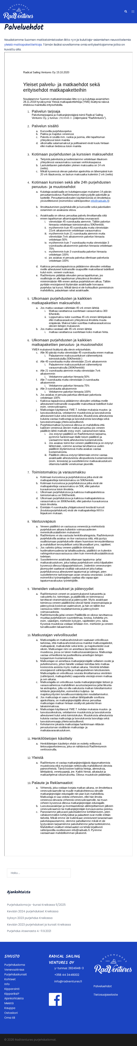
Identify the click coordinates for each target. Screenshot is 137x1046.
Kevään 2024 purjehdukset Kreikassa (32, 911)
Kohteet (10, 979)
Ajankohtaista (14, 998)
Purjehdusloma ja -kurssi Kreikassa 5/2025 (36, 905)
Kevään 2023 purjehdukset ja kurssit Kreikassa (39, 925)
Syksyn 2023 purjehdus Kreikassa (29, 918)
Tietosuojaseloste (105, 995)
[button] (125, 11)
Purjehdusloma (14, 965)
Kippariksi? (11, 994)
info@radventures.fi (68, 981)
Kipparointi (11, 989)
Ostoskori (11, 1013)
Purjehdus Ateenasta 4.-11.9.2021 (29, 931)
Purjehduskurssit (15, 974)
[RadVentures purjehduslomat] (18, 11)
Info (7, 984)
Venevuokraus (14, 970)
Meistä (9, 1003)
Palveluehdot (102, 986)
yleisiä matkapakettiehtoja (23, 45)
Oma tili (9, 1018)
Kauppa (9, 1008)
